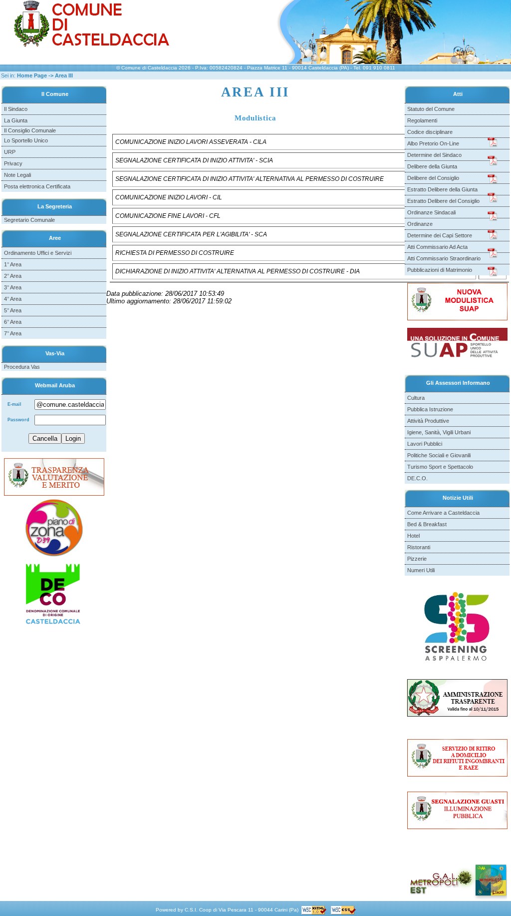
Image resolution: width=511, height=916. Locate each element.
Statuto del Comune (431, 109)
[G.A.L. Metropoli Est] (457, 879)
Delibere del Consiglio (433, 178)
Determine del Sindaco (434, 155)
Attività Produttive (428, 421)
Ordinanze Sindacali (431, 212)
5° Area (12, 310)
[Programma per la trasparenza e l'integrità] (54, 476)
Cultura (416, 398)
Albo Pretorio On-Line (433, 143)
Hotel (413, 536)
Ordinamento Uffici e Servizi (37, 253)
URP (9, 152)
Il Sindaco (15, 109)
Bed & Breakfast (427, 524)
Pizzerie (417, 559)
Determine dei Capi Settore (439, 235)
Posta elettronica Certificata (37, 186)
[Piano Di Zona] (54, 526)
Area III (64, 75)
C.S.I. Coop (198, 910)
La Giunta (15, 120)
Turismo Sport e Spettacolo (440, 467)
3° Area (12, 287)
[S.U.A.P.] (457, 343)
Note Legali (17, 175)
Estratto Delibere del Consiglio (443, 201)
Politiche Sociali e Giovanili (439, 455)
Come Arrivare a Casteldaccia (443, 513)
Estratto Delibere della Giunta (442, 189)
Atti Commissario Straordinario (444, 258)
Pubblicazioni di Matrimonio (439, 270)
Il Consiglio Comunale (30, 130)
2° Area (12, 276)
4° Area (12, 299)
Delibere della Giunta (432, 166)
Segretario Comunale (29, 220)
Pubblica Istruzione (430, 409)
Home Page (32, 75)
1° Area (12, 264)
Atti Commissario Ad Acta (437, 247)
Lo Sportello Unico (26, 140)
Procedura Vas (22, 367)
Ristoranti (418, 547)
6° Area (12, 322)
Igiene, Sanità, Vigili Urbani (439, 432)
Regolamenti (422, 120)
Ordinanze (420, 224)
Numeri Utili (421, 570)
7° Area (12, 333)
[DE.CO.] (53, 594)
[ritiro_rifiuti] (457, 757)
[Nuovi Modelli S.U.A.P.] (457, 301)
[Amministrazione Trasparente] (457, 697)
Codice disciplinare (430, 132)
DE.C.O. (417, 478)
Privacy (13, 163)
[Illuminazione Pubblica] (457, 810)
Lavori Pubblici (424, 444)
